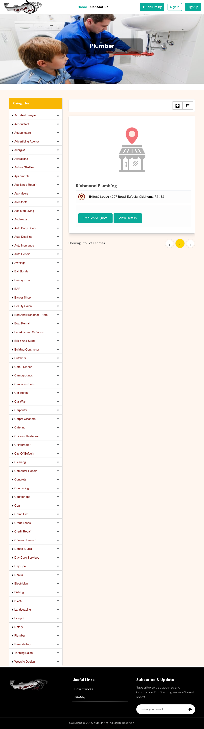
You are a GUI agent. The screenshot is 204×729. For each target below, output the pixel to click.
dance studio (23, 548)
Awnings (20, 262)
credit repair (22, 531)
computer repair (25, 471)
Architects (20, 202)
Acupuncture (22, 132)
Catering (19, 427)
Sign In (174, 7)
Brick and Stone (24, 340)
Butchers (20, 358)
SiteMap (80, 697)
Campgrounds (23, 375)
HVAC (18, 600)
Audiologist (21, 219)
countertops (22, 496)
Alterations (21, 158)
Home (82, 7)
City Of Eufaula (24, 453)
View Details (128, 218)
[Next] (190, 243)
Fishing (19, 592)
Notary (18, 627)
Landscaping (22, 609)
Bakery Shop (22, 280)
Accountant (21, 124)
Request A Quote (95, 218)
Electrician (21, 583)
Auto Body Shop (24, 228)
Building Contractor (26, 349)
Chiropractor (22, 444)
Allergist (19, 150)
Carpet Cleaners (25, 419)
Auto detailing (23, 236)
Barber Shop (22, 297)
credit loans (22, 523)
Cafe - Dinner (23, 366)
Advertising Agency (27, 141)
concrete (20, 479)
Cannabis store (24, 384)
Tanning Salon (23, 652)
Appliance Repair (25, 184)
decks (18, 575)
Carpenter (20, 410)
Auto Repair (22, 254)
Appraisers (21, 193)
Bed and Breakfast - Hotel (31, 314)
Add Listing (153, 7)
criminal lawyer (24, 540)
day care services (26, 557)
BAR (17, 288)
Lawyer (19, 618)
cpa (17, 505)
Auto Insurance (24, 245)
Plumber (19, 635)
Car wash (20, 401)
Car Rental (21, 392)
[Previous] (169, 243)
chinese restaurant (27, 436)
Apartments (21, 176)
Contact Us (99, 7)
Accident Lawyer (25, 115)
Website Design (24, 661)
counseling (21, 488)
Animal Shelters (24, 167)
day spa (20, 566)
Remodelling (22, 644)
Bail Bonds (21, 271)
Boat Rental (21, 323)
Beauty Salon (23, 306)
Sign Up (193, 7)
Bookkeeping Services (29, 332)
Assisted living (24, 210)
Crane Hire (21, 514)
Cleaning (20, 462)
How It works (84, 689)
